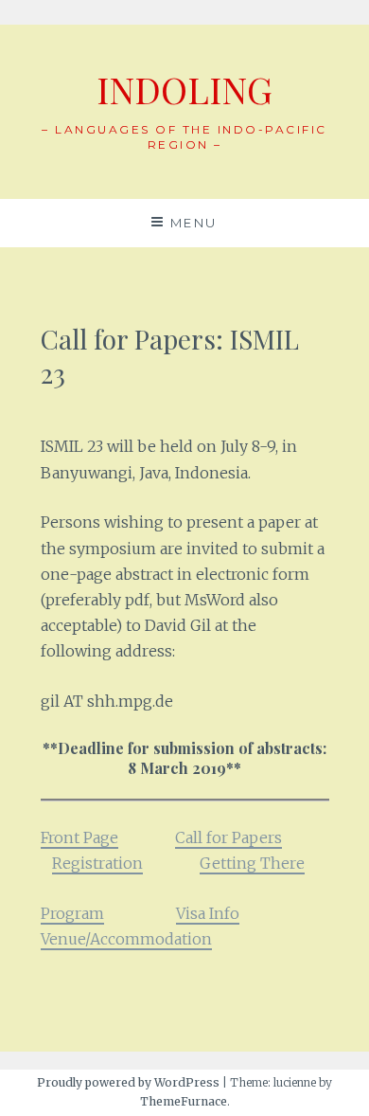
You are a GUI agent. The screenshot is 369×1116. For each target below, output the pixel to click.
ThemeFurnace (183, 1101)
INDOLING (184, 89)
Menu (194, 222)
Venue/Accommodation (126, 938)
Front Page (79, 837)
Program (72, 913)
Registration (97, 863)
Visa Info (207, 913)
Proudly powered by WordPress (128, 1082)
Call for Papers (228, 837)
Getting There (252, 863)
